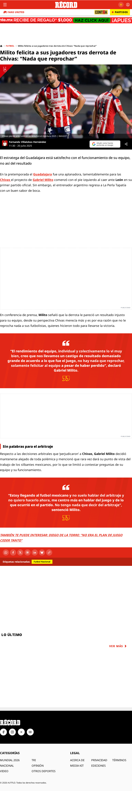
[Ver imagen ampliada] (66, 101)
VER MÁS (116, 646)
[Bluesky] (42, 552)
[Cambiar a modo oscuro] (121, 4)
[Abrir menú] (5, 4)
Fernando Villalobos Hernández (27, 142)
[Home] (1, 46)
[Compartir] (126, 144)
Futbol (10, 46)
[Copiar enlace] (49, 552)
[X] (20, 552)
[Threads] (27, 552)
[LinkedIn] (35, 552)
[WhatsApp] (6, 552)
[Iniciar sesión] (128, 4)
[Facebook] (13, 552)
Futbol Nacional (42, 561)
